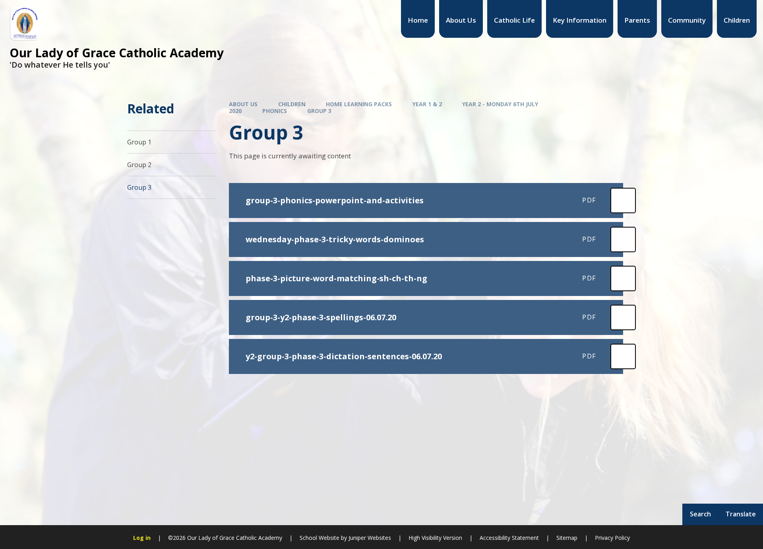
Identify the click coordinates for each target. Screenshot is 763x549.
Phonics (274, 111)
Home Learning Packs (359, 104)
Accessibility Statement (509, 537)
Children (292, 104)
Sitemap (566, 537)
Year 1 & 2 (427, 104)
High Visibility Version (435, 537)
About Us (243, 104)
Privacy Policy (612, 537)
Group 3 (319, 111)
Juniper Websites (370, 537)
